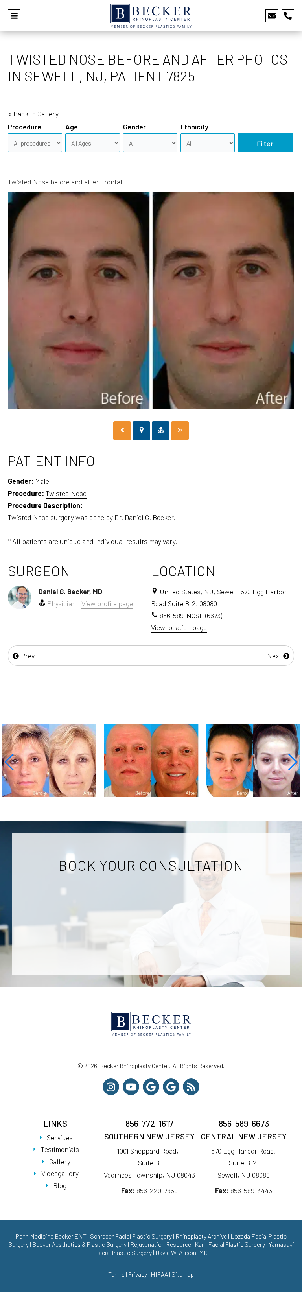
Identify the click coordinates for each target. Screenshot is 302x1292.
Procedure (24, 126)
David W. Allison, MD (181, 1252)
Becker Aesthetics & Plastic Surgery (80, 1244)
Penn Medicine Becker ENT (51, 1236)
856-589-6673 (244, 1123)
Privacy (137, 1274)
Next (275, 655)
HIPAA (159, 1274)
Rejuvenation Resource (161, 1244)
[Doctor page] (160, 430)
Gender (134, 126)
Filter (265, 143)
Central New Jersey (244, 1136)
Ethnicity (194, 126)
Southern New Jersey (149, 1136)
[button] (9, 762)
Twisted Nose (66, 493)
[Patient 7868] (180, 430)
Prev (27, 655)
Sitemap (182, 1274)
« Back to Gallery (33, 113)
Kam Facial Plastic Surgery (230, 1244)
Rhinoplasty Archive (201, 1236)
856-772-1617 (149, 1123)
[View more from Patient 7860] (151, 759)
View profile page (107, 603)
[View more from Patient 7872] (49, 759)
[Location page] (141, 430)
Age (71, 126)
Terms (116, 1274)
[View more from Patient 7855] (253, 759)
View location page (179, 627)
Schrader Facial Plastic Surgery (131, 1236)
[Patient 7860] (122, 430)
